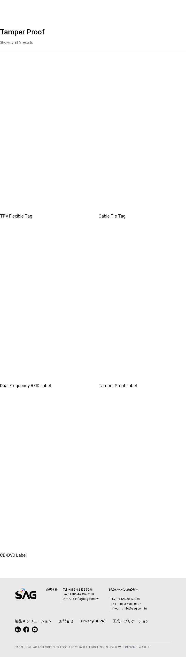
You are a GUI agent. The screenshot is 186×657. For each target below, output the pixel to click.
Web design (127, 647)
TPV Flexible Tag (16, 216)
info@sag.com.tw (87, 599)
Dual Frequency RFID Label (25, 385)
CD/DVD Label (13, 555)
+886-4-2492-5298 (80, 589)
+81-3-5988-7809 (128, 599)
